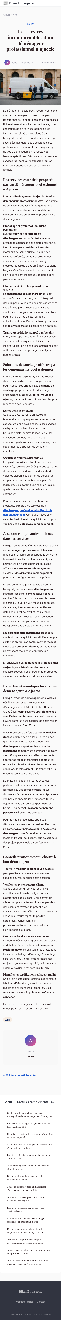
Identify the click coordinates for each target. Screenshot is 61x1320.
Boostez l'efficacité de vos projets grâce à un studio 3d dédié (29, 1157)
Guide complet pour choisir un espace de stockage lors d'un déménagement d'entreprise (29, 1114)
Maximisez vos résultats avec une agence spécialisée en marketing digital (27, 1220)
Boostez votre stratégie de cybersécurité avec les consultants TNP (29, 1125)
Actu (15, 14)
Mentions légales (24, 1301)
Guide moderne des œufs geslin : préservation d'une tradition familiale (29, 1146)
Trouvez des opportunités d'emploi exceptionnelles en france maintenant (25, 1241)
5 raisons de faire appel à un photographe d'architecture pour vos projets (27, 1188)
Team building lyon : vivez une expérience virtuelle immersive (28, 1167)
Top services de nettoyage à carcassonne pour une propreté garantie (29, 1252)
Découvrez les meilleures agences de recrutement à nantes (25, 1178)
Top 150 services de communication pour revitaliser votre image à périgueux (27, 1262)
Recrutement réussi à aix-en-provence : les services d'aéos (27, 1209)
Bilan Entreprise (18, 3)
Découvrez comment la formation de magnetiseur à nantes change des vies (25, 1230)
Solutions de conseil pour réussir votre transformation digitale (25, 1199)
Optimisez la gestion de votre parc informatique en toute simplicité (30, 1136)
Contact (41, 1301)
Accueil (6, 14)
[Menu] (55, 3)
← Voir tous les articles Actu (19, 1075)
